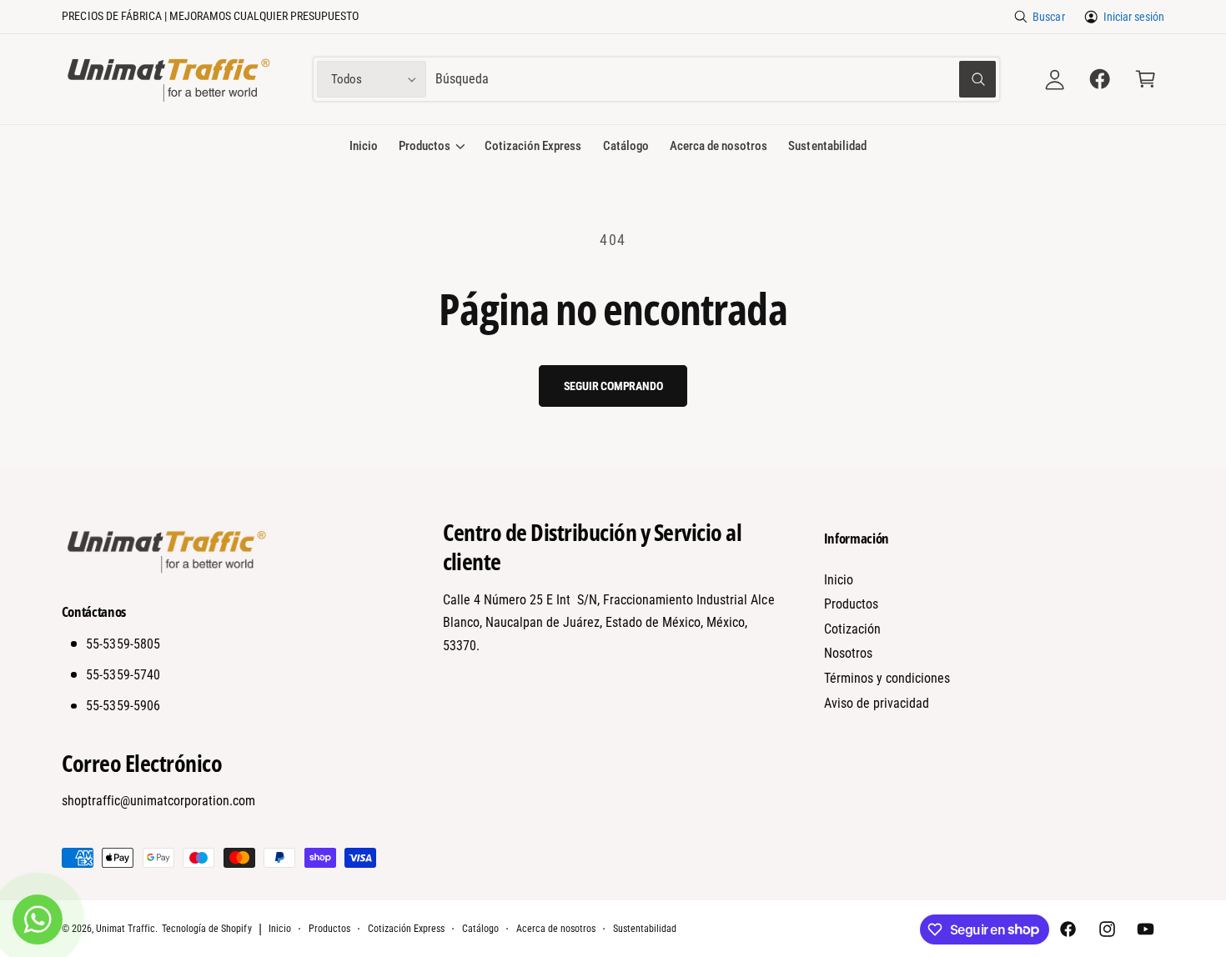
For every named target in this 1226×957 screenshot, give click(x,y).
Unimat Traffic (125, 928)
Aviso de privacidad (876, 703)
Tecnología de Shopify (206, 928)
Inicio (838, 580)
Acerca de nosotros (555, 928)
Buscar (1048, 16)
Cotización (852, 629)
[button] (1145, 80)
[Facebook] (1100, 80)
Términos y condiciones (887, 678)
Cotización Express (406, 928)
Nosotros (848, 653)
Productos (424, 145)
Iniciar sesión (1133, 16)
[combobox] (715, 80)
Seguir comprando (613, 386)
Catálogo (480, 928)
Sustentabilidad (644, 928)
